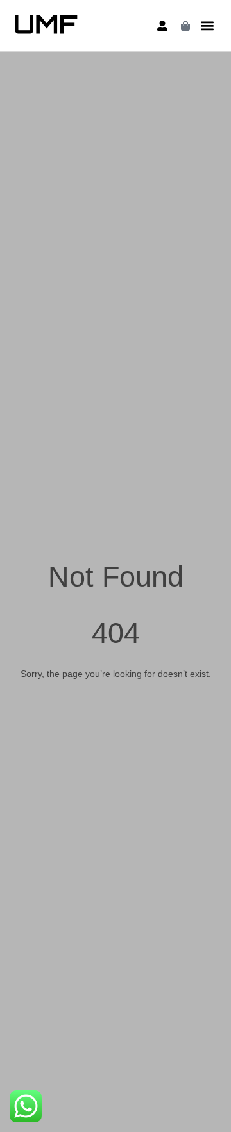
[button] (207, 26)
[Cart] (185, 26)
